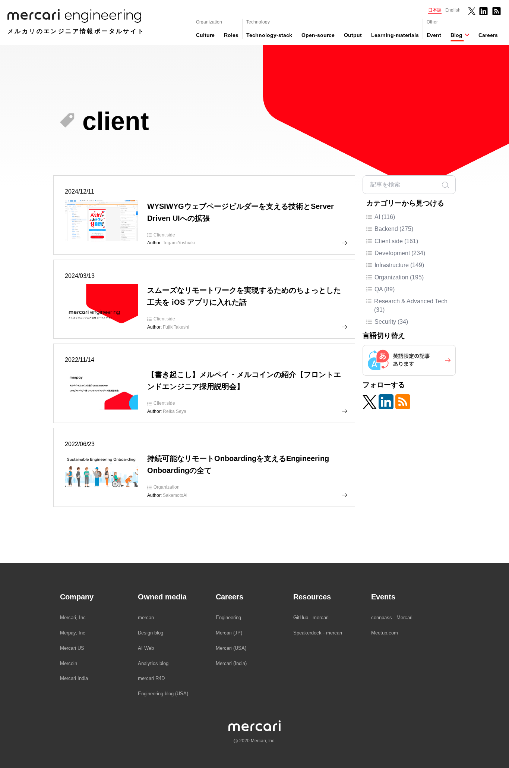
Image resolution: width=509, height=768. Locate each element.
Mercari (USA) (231, 648)
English (453, 10)
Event (434, 35)
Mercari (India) (231, 663)
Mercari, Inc (73, 617)
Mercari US (72, 648)
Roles (231, 35)
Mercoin (68, 663)
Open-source (318, 35)
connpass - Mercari (391, 617)
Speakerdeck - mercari (317, 633)
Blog (456, 35)
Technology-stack (269, 35)
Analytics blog (153, 663)
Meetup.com (384, 633)
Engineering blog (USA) (163, 693)
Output (353, 35)
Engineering (228, 617)
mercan (146, 617)
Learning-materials (395, 35)
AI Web (146, 648)
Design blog (150, 633)
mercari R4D (151, 678)
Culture (205, 35)
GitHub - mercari (311, 617)
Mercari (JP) (229, 633)
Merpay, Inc (72, 633)
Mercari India (74, 678)
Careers (488, 35)
